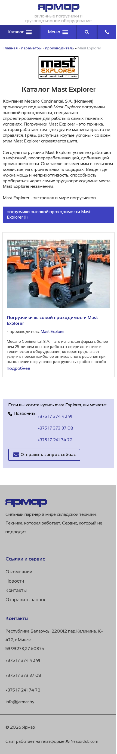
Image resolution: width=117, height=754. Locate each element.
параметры (31, 48)
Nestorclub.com (84, 741)
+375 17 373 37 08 (55, 428)
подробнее (18, 368)
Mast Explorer (52, 331)
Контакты (16, 590)
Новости (14, 581)
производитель (59, 48)
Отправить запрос (25, 599)
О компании (18, 571)
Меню (54, 31)
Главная (10, 48)
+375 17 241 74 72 (55, 439)
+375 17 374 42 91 (55, 416)
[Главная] (58, 10)
